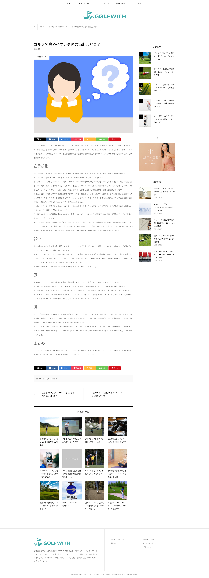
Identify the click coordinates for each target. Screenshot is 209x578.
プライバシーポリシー (150, 543)
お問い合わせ (147, 547)
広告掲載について (148, 539)
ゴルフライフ (104, 3)
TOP (68, 3)
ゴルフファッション (84, 3)
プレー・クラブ (121, 3)
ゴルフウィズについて (118, 539)
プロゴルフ (138, 3)
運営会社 (113, 543)
